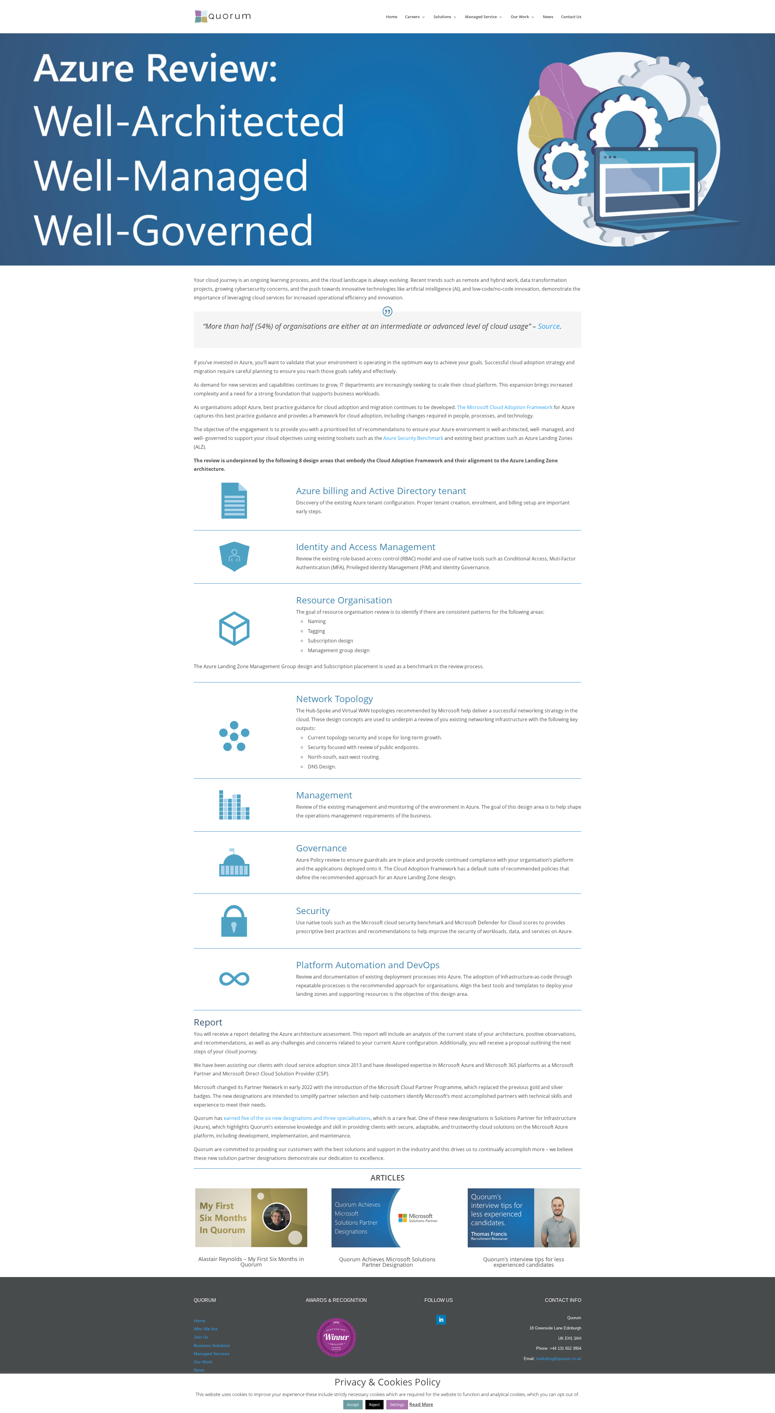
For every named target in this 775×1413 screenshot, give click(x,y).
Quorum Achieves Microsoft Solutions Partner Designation (387, 1262)
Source (549, 326)
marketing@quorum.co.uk (558, 1358)
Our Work (520, 16)
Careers (412, 16)
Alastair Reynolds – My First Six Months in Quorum (251, 1261)
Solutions (442, 16)
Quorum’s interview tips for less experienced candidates (523, 1262)
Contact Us (571, 16)
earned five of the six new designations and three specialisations (297, 1118)
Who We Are (206, 1328)
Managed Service (481, 16)
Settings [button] (397, 1404)
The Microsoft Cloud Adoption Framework (504, 407)
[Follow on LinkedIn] (441, 1320)
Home (391, 16)
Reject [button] (374, 1404)
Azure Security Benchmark (413, 438)
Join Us (201, 1337)
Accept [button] (353, 1404)
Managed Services (211, 1353)
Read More (421, 1404)
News (548, 16)
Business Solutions (212, 1345)
